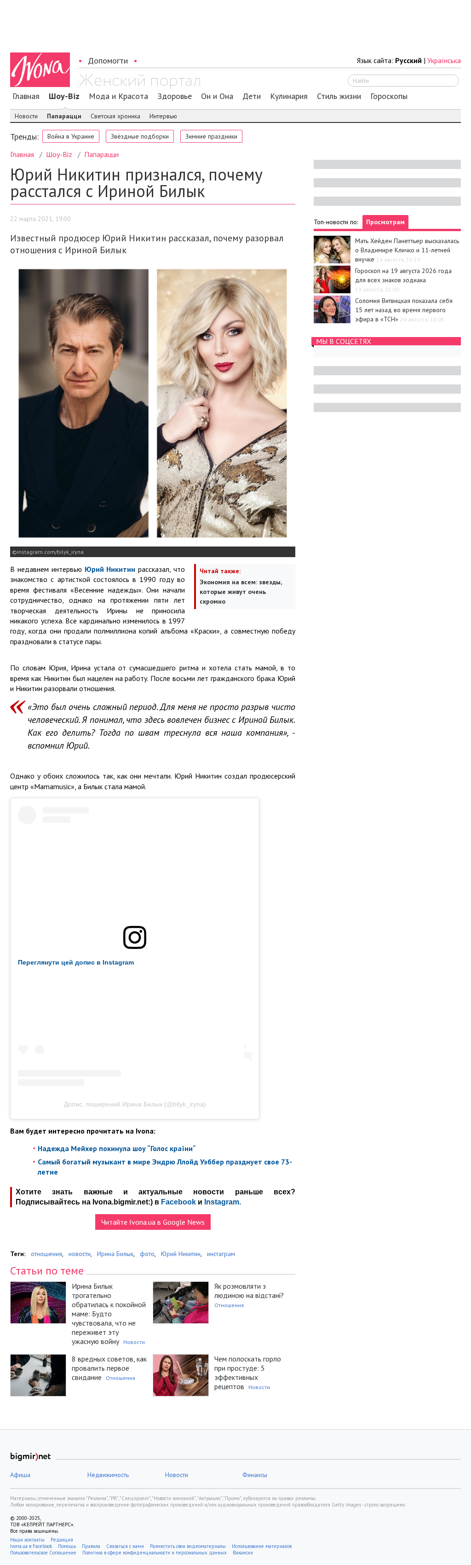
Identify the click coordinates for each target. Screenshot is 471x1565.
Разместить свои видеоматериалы (188, 1546)
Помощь (67, 1546)
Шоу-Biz (64, 96)
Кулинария (289, 96)
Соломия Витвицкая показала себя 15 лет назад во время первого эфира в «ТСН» (404, 310)
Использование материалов (262, 1546)
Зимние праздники (211, 136)
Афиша (20, 1475)
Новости (26, 116)
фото (147, 1254)
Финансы (254, 1475)
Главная (26, 96)
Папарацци (64, 116)
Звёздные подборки (140, 136)
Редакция (62, 1539)
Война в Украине (70, 136)
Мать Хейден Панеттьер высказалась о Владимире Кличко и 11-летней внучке (407, 250)
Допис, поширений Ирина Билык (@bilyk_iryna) (135, 1104)
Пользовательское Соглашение (43, 1552)
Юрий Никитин (181, 1254)
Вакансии (243, 1552)
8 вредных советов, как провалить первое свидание (109, 1368)
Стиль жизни (339, 96)
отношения (46, 1254)
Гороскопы (389, 96)
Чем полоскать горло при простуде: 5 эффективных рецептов (247, 1372)
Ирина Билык (115, 1254)
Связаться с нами (125, 1546)
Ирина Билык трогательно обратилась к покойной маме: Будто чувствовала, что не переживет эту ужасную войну (109, 1313)
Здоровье (174, 96)
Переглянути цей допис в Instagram (76, 962)
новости (80, 1254)
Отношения (229, 1305)
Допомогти (108, 60)
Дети (251, 96)
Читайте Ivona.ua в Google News (153, 1222)
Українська (444, 60)
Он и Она (217, 96)
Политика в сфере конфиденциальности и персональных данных (154, 1552)
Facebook (178, 1202)
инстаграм (221, 1254)
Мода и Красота (118, 96)
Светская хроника (115, 116)
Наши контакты (27, 1539)
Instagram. (222, 1202)
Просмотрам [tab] (385, 222)
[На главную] (139, 81)
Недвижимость (108, 1475)
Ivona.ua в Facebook (31, 1546)
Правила (91, 1546)
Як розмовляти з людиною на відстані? (249, 1290)
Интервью (163, 116)
